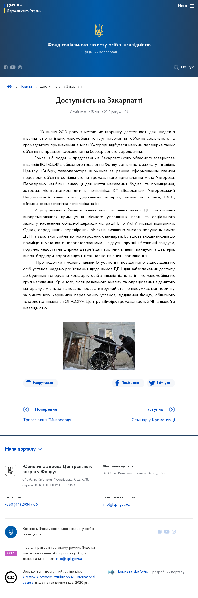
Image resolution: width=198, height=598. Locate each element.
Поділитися (130, 383)
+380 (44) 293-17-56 (21, 505)
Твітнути (163, 383)
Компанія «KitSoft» (133, 572)
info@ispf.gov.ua (116, 505)
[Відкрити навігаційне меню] (192, 6)
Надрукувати (43, 383)
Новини (26, 86)
